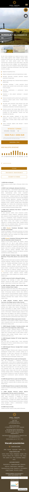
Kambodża (18, 457)
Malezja (23, 457)
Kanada (21, 453)
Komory (3, 453)
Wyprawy (9, 449)
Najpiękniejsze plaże (15, 464)
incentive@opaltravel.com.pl (14, 436)
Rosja (14, 457)
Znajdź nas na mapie (15, 446)
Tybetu (2, 271)
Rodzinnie (7, 466)
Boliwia (9, 455)
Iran (11, 457)
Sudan (7, 453)
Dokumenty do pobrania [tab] (14, 176)
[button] (22, 489)
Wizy (24, 449)
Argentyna (17, 455)
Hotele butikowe (13, 466)
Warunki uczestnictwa (14, 443)
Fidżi (21, 455)
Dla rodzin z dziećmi (18, 470)
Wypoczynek (14, 449)
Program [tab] (14, 168)
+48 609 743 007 (11, 432)
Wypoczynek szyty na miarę (7, 468)
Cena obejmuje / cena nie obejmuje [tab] (14, 172)
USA (25, 453)
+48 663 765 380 (10, 430)
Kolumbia (4, 455)
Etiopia (11, 453)
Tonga (24, 455)
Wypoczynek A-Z (6, 464)
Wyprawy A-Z (17, 468)
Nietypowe (23, 464)
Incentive (20, 449)
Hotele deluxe (20, 466)
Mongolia (9, 228)
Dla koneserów (24, 468)
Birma (14, 459)
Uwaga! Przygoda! (9, 470)
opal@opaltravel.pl (14, 433)
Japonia (7, 457)
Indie (4, 457)
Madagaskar (16, 453)
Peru (13, 455)
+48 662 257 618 (23, 435)
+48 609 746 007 (20, 430)
